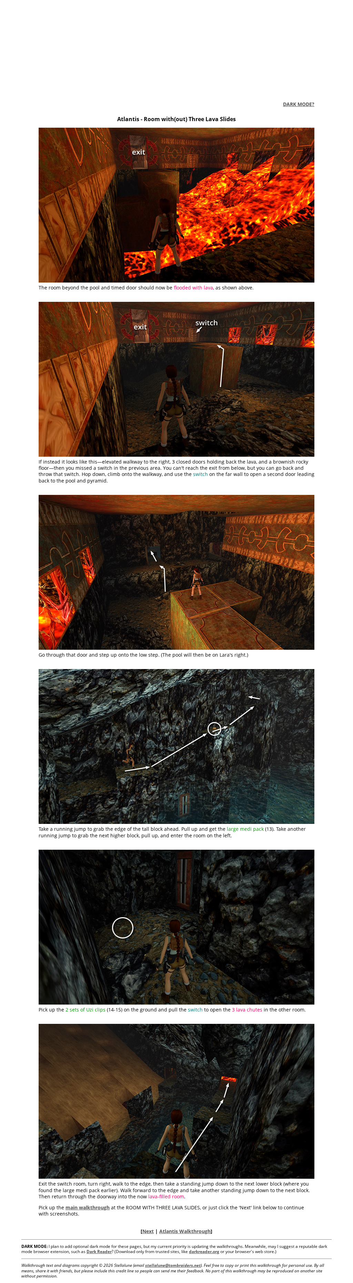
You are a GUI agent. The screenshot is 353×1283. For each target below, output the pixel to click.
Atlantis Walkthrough (185, 1231)
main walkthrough (87, 1207)
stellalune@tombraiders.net (173, 1265)
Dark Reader (99, 1251)
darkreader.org (204, 1251)
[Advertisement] (176, 48)
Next (148, 1231)
